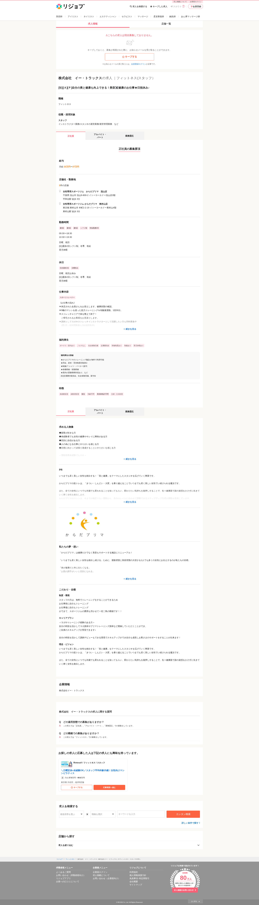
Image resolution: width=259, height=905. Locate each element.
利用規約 (134, 872)
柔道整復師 (158, 16)
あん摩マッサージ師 (190, 16)
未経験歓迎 (64, 394)
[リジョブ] (70, 6)
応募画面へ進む (109, 787)
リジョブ (60, 859)
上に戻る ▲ (195, 901)
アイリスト (73, 16)
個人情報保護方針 (138, 875)
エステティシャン (108, 16)
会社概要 (134, 881)
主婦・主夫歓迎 (117, 394)
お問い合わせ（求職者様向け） (70, 875)
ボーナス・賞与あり (67, 345)
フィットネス (69, 859)
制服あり (127, 345)
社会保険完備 (93, 345)
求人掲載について (180, 2)
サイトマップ (136, 884)
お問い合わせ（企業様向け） (106, 878)
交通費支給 (105, 345)
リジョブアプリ (63, 878)
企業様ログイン (195, 2)
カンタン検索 (183, 814)
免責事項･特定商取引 (139, 878)
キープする (131, 56)
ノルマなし (81, 345)
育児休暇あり (139, 345)
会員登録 (197, 6)
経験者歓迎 (75, 394)
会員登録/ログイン (138, 64)
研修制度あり (117, 345)
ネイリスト (89, 16)
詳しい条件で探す (190, 823)
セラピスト (127, 16)
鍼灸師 (172, 16)
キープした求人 (160, 6)
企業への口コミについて (67, 881)
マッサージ (143, 16)
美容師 (59, 16)
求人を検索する (139, 6)
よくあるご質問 (63, 872)
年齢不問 (91, 394)
